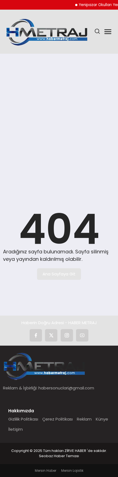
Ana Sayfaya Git (59, 274)
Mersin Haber (45, 470)
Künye (102, 419)
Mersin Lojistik (72, 470)
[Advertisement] (59, 121)
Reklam (84, 419)
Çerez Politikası (57, 419)
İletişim (15, 429)
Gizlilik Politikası (23, 419)
